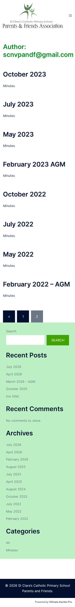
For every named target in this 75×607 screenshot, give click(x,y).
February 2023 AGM (34, 164)
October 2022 (24, 194)
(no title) (12, 396)
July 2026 (13, 367)
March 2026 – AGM (20, 382)
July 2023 (18, 104)
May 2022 (18, 254)
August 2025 (16, 467)
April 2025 (14, 482)
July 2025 (13, 474)
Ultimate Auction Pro (60, 601)
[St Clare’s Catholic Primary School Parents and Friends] (33, 15)
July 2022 (18, 224)
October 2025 (16, 389)
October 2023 (24, 74)
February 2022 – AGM (36, 284)
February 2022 (17, 519)
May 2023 (18, 134)
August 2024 (16, 489)
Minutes (12, 550)
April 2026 (14, 374)
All (8, 543)
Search (11, 331)
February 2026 (17, 459)
